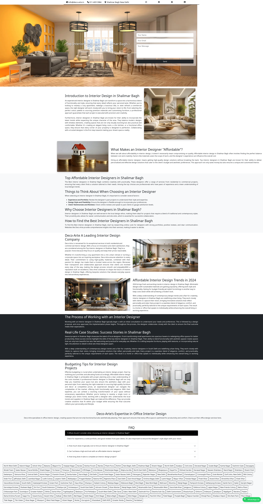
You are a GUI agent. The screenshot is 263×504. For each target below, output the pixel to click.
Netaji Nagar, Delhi (129, 487)
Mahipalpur (72, 479)
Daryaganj (250, 466)
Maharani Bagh (127, 483)
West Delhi (67, 496)
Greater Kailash (37, 491)
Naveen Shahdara (214, 470)
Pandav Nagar (190, 479)
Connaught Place (204, 474)
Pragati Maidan (85, 479)
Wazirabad (76, 470)
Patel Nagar (167, 496)
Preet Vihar (203, 479)
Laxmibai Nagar (34, 479)
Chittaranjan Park (10, 491)
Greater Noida (118, 500)
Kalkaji (58, 496)
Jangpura (187, 487)
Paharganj (137, 474)
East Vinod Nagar (134, 479)
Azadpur (179, 466)
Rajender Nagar (149, 474)
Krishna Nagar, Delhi (151, 479)
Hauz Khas (79, 483)
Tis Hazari (56, 470)
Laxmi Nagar (166, 479)
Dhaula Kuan (188, 491)
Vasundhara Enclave (12, 483)
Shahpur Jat (61, 487)
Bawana (47, 466)
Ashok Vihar (37, 466)
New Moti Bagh (151, 483)
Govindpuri (24, 491)
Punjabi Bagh (180, 496)
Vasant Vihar (49, 496)
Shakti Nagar (45, 470)
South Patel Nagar (106, 474)
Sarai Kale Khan (176, 487)
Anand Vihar (214, 479)
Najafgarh (227, 491)
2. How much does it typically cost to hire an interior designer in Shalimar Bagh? (98, 446)
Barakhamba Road (175, 474)
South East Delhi (86, 487)
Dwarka (129, 500)
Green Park (53, 483)
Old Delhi (93, 474)
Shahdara (238, 470)
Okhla (47, 491)
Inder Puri (8, 479)
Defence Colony (199, 487)
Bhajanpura (162, 470)
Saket (236, 483)
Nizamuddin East (145, 487)
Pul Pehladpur (90, 491)
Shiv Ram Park (233, 496)
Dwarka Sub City (158, 491)
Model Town (8, 470)
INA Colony (247, 474)
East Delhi (122, 479)
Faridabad (138, 500)
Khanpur (88, 483)
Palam (244, 491)
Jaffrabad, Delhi (20, 479)
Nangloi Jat (143, 496)
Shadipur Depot (219, 496)
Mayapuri (122, 496)
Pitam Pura (109, 466)
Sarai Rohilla (33, 470)
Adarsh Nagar (24, 466)
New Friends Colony (228, 487)
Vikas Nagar (30, 500)
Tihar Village (245, 496)
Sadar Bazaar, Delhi (123, 474)
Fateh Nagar (89, 496)
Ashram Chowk (101, 487)
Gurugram (85, 500)
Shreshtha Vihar (227, 479)
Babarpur (152, 470)
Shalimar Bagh (143, 466)
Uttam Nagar (67, 500)
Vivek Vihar (240, 479)
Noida (77, 500)
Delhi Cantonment (174, 491)
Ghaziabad (96, 500)
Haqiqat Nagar (69, 466)
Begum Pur (56, 466)
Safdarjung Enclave (213, 483)
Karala (79, 466)
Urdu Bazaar (98, 470)
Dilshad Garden (185, 470)
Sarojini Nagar (246, 483)
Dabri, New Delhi (129, 491)
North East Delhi (140, 470)
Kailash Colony (100, 483)
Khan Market (115, 487)
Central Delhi (33, 474)
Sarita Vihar (56, 491)
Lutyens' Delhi (60, 479)
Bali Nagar (78, 496)
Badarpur (79, 491)
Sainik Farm (227, 483)
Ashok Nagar (45, 474)
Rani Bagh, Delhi (129, 466)
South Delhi (26, 483)
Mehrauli (163, 483)
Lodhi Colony (47, 479)
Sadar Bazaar (21, 470)
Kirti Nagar (100, 496)
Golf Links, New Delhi (233, 474)
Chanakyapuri (189, 474)
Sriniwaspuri (73, 487)
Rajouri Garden (193, 496)
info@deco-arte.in (76, 2)
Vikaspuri (40, 500)
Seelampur (8, 474)
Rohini (118, 466)
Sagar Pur (26, 496)
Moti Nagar (132, 496)
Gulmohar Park (66, 483)
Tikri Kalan (19, 500)
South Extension (48, 487)
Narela (100, 466)
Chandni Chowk (58, 474)
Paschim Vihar (155, 496)
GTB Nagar (86, 470)
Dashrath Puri (144, 491)
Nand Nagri (228, 470)
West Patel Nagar (53, 500)
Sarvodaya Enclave (11, 487)
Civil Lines (188, 466)
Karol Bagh (83, 474)
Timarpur (65, 470)
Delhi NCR (106, 500)
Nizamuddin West (161, 487)
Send (165, 61)
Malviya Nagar (113, 483)
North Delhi (169, 466)
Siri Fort (37, 487)
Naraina (237, 491)
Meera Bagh (111, 496)
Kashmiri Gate (238, 466)
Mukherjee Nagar (112, 470)
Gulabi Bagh (213, 466)
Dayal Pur (173, 470)
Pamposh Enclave (197, 483)
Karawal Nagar (199, 470)
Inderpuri (208, 491)
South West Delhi (105, 491)
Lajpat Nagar (213, 487)
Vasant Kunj (37, 496)
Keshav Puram (90, 466)
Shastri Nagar (157, 466)
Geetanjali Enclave (40, 483)
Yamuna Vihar (19, 474)
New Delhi (161, 474)
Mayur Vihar (178, 479)
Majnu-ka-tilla (126, 470)
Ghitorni (199, 491)
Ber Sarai (117, 491)
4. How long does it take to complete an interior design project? (92, 457)
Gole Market (217, 474)
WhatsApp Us (253, 499)
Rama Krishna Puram (12, 496)
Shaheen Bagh (26, 487)
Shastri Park (249, 470)
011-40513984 (95, 2)
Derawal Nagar (200, 466)
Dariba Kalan (72, 474)
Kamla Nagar (225, 466)
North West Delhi (10, 466)
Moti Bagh (139, 483)
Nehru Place (242, 487)
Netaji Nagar (183, 483)
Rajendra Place (110, 479)
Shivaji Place (206, 496)
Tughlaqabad (68, 491)
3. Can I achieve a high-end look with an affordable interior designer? (94, 451)
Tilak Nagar (8, 500)
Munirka (172, 483)
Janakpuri (217, 491)
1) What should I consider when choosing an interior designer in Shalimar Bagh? (98, 433)
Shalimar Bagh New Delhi (117, 2)
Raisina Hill (97, 479)
